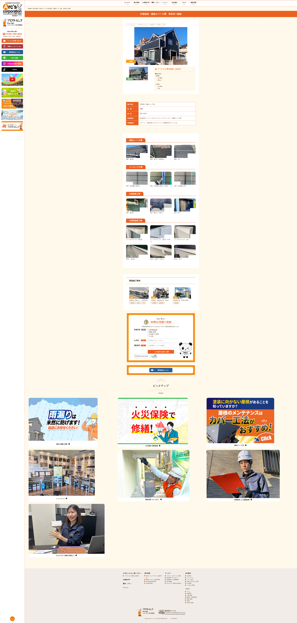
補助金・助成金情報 (192, 597)
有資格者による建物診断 (173, 579)
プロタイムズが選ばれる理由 (132, 575)
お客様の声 (146, 3)
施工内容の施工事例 (151, 581)
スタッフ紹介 (190, 579)
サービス (168, 573)
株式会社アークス (170, 611)
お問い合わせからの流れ (193, 581)
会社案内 (174, 3)
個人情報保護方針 (174, 618)
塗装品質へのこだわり (172, 577)
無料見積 (193, 3)
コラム (188, 591)
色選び (188, 600)
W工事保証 (169, 581)
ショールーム (190, 577)
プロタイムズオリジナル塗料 (174, 575)
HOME (30, 8)
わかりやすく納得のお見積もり (174, 583)
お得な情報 (189, 595)
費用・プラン (155, 3)
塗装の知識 (189, 599)
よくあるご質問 (190, 585)
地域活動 (189, 593)
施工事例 (136, 3)
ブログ (184, 3)
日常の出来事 (190, 602)
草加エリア (42, 8)
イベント (165, 3)
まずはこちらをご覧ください (132, 573)
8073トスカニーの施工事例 (153, 579)
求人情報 (189, 583)
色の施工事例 (149, 583)
